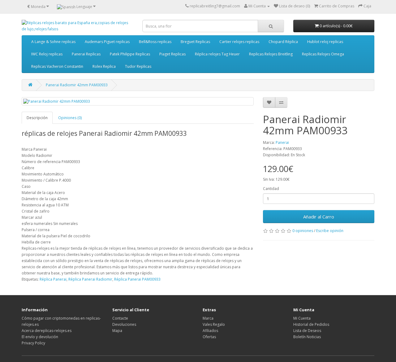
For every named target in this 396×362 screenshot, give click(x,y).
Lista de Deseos (307, 330)
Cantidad (271, 188)
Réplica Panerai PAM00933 (137, 279)
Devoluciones (124, 324)
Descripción (37, 117)
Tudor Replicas (138, 66)
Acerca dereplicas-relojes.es (46, 330)
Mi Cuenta (302, 318)
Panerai (282, 142)
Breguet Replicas (195, 41)
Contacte (120, 318)
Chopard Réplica (283, 41)
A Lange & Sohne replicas (53, 41)
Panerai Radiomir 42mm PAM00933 (77, 85)
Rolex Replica (104, 66)
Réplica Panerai (53, 279)
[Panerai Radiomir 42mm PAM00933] (138, 101)
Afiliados (210, 330)
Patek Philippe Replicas (130, 54)
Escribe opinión (329, 230)
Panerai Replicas (86, 54)
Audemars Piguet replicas (107, 41)
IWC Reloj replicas (46, 54)
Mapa (117, 330)
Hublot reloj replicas (325, 41)
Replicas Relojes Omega (323, 54)
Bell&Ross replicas (155, 41)
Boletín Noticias (307, 336)
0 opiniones (302, 230)
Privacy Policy (33, 343)
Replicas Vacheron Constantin (57, 66)
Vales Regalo (214, 324)
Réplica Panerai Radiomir (90, 279)
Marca (208, 318)
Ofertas (209, 336)
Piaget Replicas (172, 54)
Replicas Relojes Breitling (271, 54)
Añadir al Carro (318, 216)
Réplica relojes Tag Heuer (217, 54)
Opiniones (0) (70, 117)
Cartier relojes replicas (239, 41)
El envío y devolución (40, 336)
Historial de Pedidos (311, 324)
